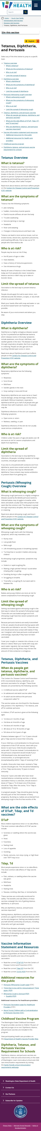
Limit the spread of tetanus (16, 75)
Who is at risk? (11, 72)
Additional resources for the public (19, 135)
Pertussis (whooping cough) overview (18, 94)
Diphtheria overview (11, 79)
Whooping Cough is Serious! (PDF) (16, 994)
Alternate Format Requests (22, 1126)
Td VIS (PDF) (21, 972)
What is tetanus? (12, 66)
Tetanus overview (10, 63)
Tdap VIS (20, 968)
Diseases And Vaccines (11, 23)
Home (6, 18)
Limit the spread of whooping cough (19, 109)
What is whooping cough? (15, 97)
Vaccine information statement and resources (21, 132)
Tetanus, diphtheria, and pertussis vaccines (20, 113)
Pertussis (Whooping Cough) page (16, 985)
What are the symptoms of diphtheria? (20, 85)
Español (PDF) (11, 996)
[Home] (16, 4)
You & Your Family (17, 18)
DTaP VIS (20, 962)
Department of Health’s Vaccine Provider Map (21, 1039)
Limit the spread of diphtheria (17, 91)
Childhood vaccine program (14, 144)
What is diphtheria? (13, 81)
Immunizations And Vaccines (13, 20)
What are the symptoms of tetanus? (19, 69)
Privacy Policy (7, 1126)
